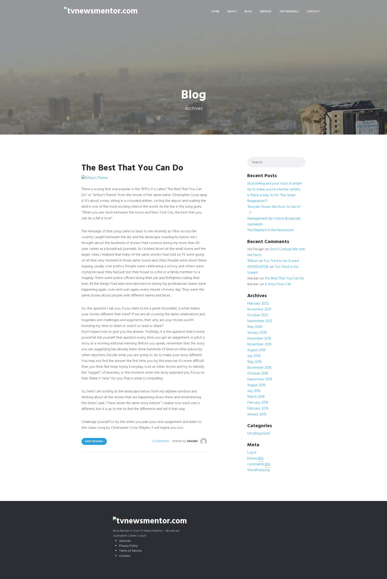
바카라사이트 (258, 267)
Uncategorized (258, 433)
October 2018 (257, 374)
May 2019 (254, 362)
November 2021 (259, 309)
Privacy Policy (128, 546)
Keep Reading (94, 441)
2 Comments (160, 441)
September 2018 (259, 379)
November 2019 (259, 344)
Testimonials (289, 11)
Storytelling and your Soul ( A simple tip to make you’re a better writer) (274, 186)
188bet (252, 261)
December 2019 (259, 339)
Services (265, 11)
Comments (258, 464)
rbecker (192, 441)
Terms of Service (130, 550)
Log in (251, 453)
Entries (255, 458)
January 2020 (257, 333)
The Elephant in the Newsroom (270, 230)
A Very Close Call (278, 284)
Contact (313, 11)
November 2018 (259, 368)
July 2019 (253, 356)
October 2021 (257, 315)
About (232, 11)
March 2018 (256, 397)
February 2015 (257, 408)
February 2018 (257, 403)
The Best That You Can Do (132, 168)
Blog (248, 11)
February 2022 (258, 304)
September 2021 (259, 321)
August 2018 (256, 385)
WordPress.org (258, 470)
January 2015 (256, 414)
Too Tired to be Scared (281, 261)
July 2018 (253, 391)
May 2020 (254, 327)
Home (215, 11)
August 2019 (256, 350)
